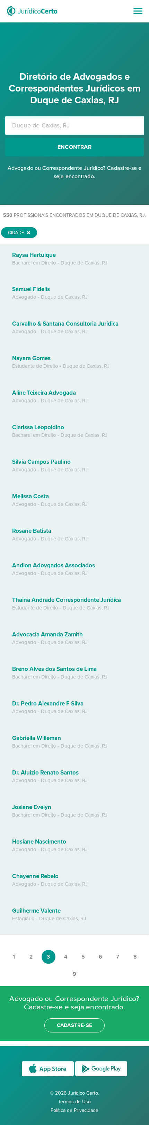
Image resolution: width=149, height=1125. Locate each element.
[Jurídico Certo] (32, 16)
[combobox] (74, 125)
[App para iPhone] (48, 1076)
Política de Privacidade (74, 1110)
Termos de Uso (74, 1102)
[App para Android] (101, 1076)
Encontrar (74, 147)
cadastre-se (74, 1025)
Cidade (16, 232)
